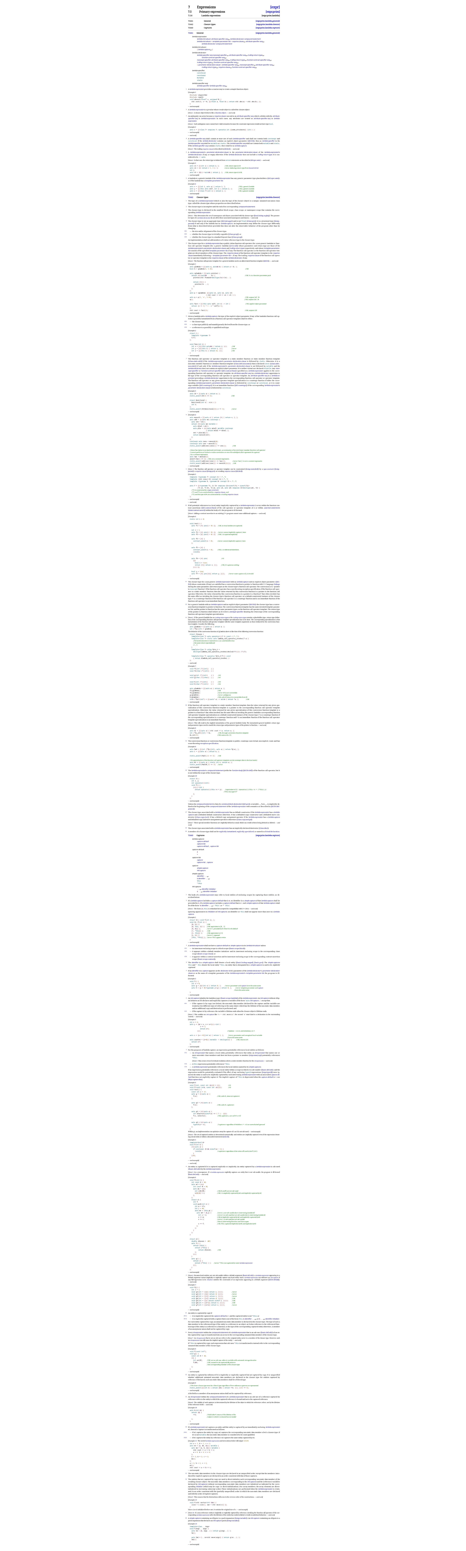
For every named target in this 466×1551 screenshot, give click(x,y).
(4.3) (185, 237)
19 (186, 831)
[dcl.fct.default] (274, 1280)
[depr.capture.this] (195, 1079)
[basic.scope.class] (205, 954)
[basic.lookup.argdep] (261, 216)
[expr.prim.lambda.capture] (268, 28)
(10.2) (185, 1319)
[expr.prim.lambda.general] (268, 21)
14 (186, 705)
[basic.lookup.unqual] (244, 962)
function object (221, 113)
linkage (277, 584)
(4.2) (185, 234)
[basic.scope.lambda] (229, 998)
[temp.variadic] (241, 1518)
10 (186, 505)
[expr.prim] (273, 11)
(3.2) (185, 951)
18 (186, 828)
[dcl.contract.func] (229, 371)
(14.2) (185, 1437)
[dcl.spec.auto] (255, 160)
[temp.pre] (211, 471)
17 (186, 812)
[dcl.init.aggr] (227, 221)
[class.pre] (251, 221)
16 (186, 770)
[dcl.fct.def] (247, 770)
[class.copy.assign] (244, 819)
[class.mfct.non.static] (242, 364)
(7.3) (185, 1066)
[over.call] (233, 246)
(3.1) (185, 948)
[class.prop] (233, 234)
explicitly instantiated (227, 831)
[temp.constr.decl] (252, 469)
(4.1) (185, 231)
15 (186, 741)
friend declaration (272, 831)
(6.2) (185, 324)
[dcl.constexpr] (206, 385)
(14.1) (185, 1432)
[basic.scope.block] (237, 948)
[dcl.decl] (227, 149)
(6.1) (185, 321)
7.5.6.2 (190, 197)
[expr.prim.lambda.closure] (268, 24)
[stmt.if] (226, 1137)
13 (186, 617)
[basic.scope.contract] (206, 959)
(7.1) (185, 1053)
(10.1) (185, 1316)
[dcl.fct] (251, 141)
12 (186, 604)
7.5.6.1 (190, 33)
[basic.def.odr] (267, 1070)
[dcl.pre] (246, 804)
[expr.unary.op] (255, 1055)
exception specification (209, 743)
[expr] (275, 7)
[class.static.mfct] (195, 361)
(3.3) (185, 956)
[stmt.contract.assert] (197, 510)
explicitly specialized (245, 831)
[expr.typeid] (267, 1072)
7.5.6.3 (190, 835)
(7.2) (185, 1064)
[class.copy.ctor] (202, 817)
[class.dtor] (263, 828)
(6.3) (185, 327)
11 (186, 581)
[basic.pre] (258, 962)
